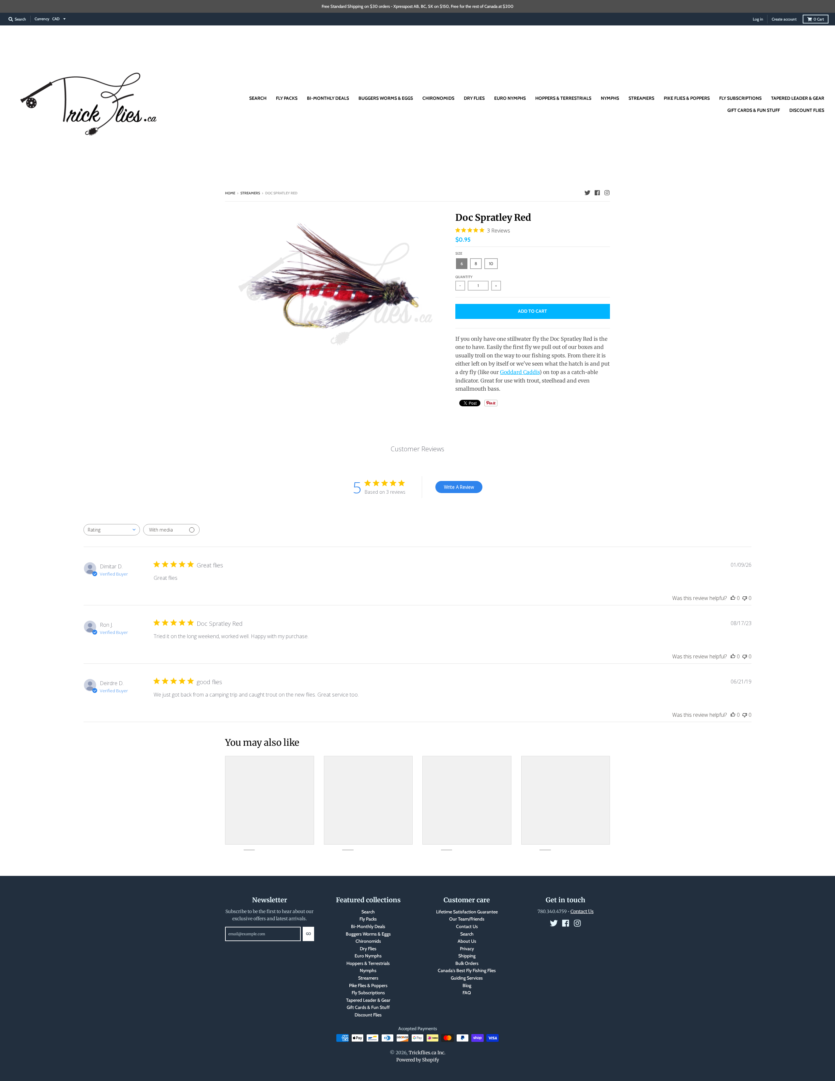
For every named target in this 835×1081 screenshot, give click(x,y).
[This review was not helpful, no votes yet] (744, 598)
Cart (818, 19)
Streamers (250, 193)
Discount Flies (368, 1015)
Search (368, 912)
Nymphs (368, 970)
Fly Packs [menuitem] (286, 98)
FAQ (467, 993)
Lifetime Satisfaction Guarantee (467, 912)
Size (458, 253)
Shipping (467, 956)
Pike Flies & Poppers (368, 985)
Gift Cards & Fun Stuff (368, 1007)
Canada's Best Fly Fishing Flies (467, 970)
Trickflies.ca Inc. (427, 1053)
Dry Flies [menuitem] (474, 98)
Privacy (467, 949)
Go (308, 933)
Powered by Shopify (417, 1060)
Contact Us (467, 926)
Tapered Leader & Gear (368, 1000)
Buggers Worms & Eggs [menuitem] (385, 98)
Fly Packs (368, 919)
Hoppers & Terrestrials (368, 963)
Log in (758, 19)
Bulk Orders (466, 963)
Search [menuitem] (257, 98)
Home (230, 193)
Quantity (464, 277)
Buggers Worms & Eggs (368, 934)
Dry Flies (368, 949)
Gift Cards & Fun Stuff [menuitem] (753, 110)
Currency (42, 18)
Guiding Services (467, 978)
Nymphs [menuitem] (610, 98)
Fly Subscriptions (368, 993)
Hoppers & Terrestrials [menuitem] (563, 98)
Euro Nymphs (368, 956)
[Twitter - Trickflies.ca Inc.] (587, 193)
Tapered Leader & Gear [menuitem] (797, 98)
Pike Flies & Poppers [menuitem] (687, 98)
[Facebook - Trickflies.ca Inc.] (597, 193)
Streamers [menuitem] (641, 98)
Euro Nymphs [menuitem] (510, 98)
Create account (784, 19)
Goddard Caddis (519, 372)
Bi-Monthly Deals (368, 926)
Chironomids (368, 941)
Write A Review (459, 487)
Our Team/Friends (466, 919)
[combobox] (112, 529)
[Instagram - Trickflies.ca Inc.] (607, 193)
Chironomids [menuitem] (438, 98)
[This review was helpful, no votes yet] (733, 598)
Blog (467, 985)
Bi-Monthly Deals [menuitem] (328, 98)
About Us (467, 941)
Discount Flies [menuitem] (806, 110)
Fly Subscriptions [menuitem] (740, 98)
